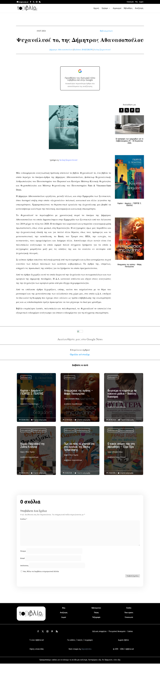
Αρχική (96, 8)
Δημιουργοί (117, 8)
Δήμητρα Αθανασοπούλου (61, 49)
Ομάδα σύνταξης (80, 354)
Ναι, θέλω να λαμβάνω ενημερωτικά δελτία (41, 571)
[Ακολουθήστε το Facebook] (121, 110)
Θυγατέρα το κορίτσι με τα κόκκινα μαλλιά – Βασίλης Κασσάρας (123, 399)
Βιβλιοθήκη (128, 8)
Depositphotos (86, 649)
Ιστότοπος (24, 565)
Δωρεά (141, 2)
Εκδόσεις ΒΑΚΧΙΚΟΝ (83, 49)
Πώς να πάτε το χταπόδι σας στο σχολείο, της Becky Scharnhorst (80, 452)
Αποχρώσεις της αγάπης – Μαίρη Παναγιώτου (129, 265)
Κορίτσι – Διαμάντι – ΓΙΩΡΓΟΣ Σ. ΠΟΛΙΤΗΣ (129, 204)
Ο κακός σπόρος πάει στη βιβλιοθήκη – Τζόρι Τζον (123, 451)
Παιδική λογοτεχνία (39, 430)
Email (22, 558)
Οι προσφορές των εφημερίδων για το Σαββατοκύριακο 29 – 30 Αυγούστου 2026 (129, 141)
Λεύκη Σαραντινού (102, 49)
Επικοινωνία (130, 2)
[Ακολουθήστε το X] (43, 631)
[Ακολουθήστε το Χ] (127, 110)
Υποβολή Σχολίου (132, 576)
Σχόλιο (23, 519)
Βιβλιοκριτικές (106, 30)
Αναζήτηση (139, 8)
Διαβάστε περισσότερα (29, 404)
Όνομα (23, 551)
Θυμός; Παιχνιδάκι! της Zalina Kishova (36, 451)
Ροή (136, 2)
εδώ (99, 660)
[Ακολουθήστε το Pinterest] (132, 110)
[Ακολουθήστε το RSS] (57, 631)
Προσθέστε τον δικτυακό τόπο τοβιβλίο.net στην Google (80, 78)
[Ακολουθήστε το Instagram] (137, 110)
